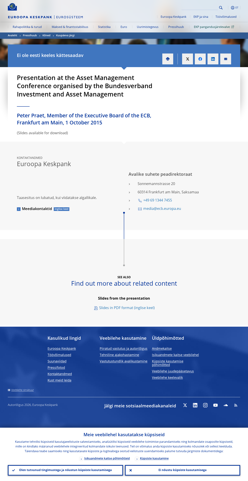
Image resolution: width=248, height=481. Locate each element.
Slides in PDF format (116, 308)
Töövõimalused (226, 17)
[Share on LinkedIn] (213, 59)
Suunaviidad (57, 361)
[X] (185, 405)
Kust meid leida (59, 380)
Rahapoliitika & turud (27, 27)
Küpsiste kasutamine (154, 458)
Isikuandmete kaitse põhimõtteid (107, 458)
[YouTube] (215, 405)
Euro (124, 27)
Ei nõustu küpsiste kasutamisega (182, 470)
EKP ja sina (201, 17)
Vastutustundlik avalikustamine (123, 361)
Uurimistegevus (147, 27)
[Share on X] (187, 59)
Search (221, 8)
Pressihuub (176, 27)
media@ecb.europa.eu (162, 209)
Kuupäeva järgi (65, 35)
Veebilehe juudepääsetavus (173, 371)
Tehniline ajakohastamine (119, 355)
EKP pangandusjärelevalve (212, 27)
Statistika (104, 27)
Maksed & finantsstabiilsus (70, 27)
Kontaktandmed (60, 374)
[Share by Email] (225, 59)
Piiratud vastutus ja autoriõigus (123, 348)
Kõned (46, 35)
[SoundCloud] (225, 405)
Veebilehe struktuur (22, 390)
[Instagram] (205, 405)
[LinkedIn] (195, 405)
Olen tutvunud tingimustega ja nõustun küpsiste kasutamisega (65, 470)
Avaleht (12, 35)
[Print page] (167, 59)
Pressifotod (56, 367)
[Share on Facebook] (200, 59)
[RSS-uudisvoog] (235, 405)
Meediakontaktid (37, 209)
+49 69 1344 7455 (157, 200)
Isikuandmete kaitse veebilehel (175, 355)
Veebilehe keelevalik (167, 377)
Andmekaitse (162, 348)
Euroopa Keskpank (173, 17)
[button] (227, 8)
